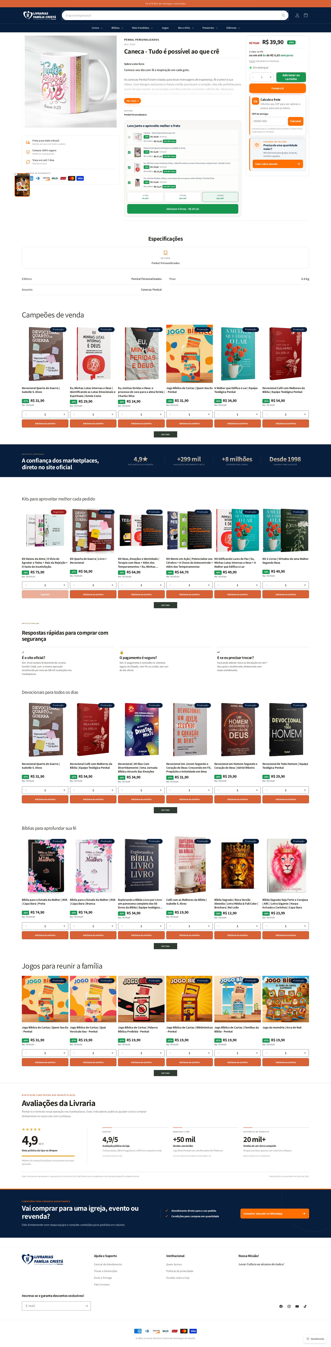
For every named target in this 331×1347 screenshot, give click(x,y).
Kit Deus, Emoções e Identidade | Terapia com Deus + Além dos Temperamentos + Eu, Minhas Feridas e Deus (138, 563)
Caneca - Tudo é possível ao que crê (159, 133)
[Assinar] (86, 1305)
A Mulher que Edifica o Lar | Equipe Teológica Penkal (236, 390)
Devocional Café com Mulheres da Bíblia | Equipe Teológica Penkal (283, 390)
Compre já (277, 88)
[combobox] (175, 15)
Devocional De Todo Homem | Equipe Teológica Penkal (285, 765)
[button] (306, 15)
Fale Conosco (102, 1284)
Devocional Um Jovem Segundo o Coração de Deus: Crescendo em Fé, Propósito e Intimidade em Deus (188, 767)
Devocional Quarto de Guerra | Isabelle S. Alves (164, 148)
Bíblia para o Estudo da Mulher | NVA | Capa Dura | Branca (93, 901)
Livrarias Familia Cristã (156, 1338)
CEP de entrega (260, 113)
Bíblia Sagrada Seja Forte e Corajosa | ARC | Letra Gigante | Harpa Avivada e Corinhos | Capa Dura (285, 903)
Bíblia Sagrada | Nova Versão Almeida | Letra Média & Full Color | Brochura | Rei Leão (236, 903)
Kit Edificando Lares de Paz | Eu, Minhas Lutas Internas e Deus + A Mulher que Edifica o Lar (235, 562)
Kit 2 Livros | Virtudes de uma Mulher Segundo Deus (285, 560)
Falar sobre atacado (266, 164)
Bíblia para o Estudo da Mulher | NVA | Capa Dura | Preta (44, 901)
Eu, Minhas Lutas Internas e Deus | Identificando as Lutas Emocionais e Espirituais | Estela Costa (187, 163)
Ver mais (132, 100)
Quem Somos (174, 1264)
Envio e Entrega (103, 1277)
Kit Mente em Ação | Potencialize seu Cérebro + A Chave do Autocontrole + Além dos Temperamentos (189, 562)
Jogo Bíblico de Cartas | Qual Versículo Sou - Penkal (88, 1029)
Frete (252, 61)
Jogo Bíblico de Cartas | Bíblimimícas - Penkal (189, 1029)
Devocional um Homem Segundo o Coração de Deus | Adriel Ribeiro (235, 765)
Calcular (295, 121)
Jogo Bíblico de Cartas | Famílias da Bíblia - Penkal (236, 1029)
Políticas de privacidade (179, 1271)
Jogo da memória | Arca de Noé (282, 1027)
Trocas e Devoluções (105, 1271)
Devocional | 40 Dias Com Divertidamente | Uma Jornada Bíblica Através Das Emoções (137, 767)
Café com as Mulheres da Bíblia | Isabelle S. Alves (186, 901)
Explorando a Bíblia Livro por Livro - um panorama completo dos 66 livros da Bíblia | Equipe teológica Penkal (140, 904)
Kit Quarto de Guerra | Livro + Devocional (88, 560)
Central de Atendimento (108, 1264)
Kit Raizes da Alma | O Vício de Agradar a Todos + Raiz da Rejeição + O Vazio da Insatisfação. (45, 562)
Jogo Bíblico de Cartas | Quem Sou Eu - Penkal (189, 390)
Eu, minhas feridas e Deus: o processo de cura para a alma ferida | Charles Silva (179, 178)
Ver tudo (165, 434)
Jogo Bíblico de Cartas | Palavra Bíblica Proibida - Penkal (138, 1029)
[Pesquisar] (283, 15)
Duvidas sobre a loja (177, 1277)
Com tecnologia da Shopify (181, 1338)
